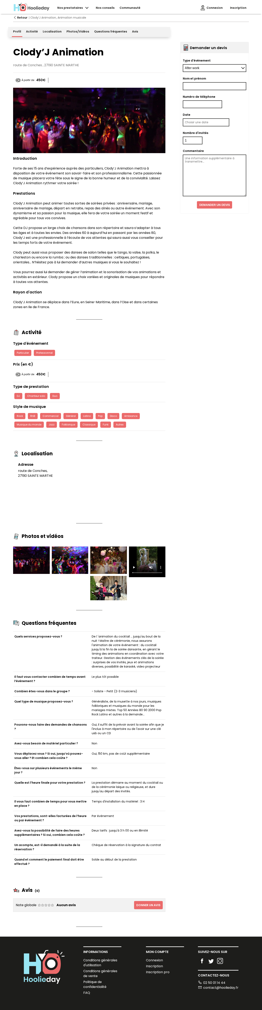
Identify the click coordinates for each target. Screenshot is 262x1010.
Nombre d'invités (195, 133)
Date (186, 115)
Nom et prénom (194, 78)
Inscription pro (157, 972)
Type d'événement (197, 60)
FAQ (86, 992)
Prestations (24, 193)
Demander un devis (214, 204)
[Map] (113, 487)
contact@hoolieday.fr (220, 987)
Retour (22, 18)
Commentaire (193, 151)
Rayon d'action (27, 292)
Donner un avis (148, 905)
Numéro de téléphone (199, 97)
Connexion (154, 960)
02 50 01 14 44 (214, 982)
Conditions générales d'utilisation (100, 962)
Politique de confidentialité (94, 984)
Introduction (25, 158)
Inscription (154, 966)
